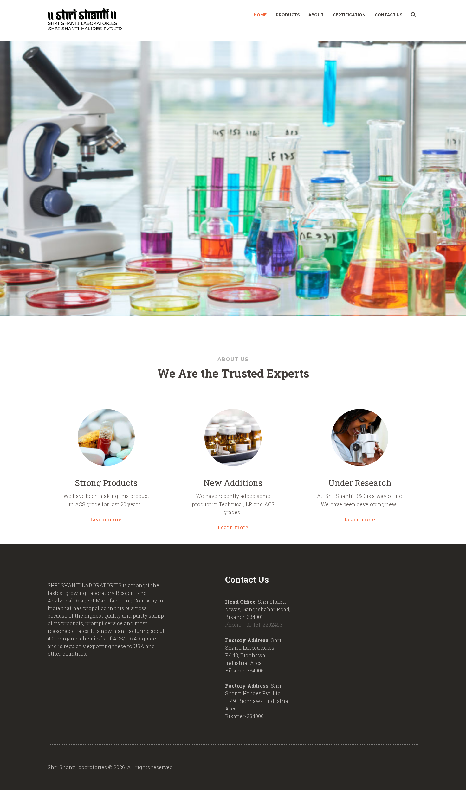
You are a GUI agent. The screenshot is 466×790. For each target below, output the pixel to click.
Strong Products (106, 482)
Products (288, 14)
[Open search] (412, 14)
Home (260, 14)
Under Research (360, 482)
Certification (349, 14)
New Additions (233, 482)
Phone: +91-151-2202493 (253, 624)
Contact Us (388, 14)
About (316, 14)
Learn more (106, 519)
